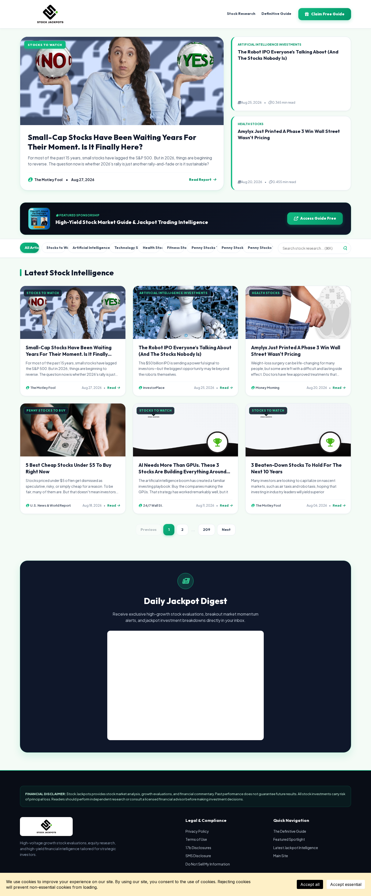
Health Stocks (151, 247)
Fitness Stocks (175, 247)
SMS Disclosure (198, 855)
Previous (148, 529)
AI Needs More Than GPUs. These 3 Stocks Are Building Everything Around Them (182, 471)
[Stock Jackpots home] (50, 14)
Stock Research (241, 13)
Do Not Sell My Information (208, 864)
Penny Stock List (231, 247)
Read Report (200, 179)
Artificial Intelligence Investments (90, 247)
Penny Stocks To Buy (203, 247)
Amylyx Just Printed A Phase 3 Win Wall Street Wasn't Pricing (295, 350)
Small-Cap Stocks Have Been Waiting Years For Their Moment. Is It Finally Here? (112, 142)
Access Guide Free (318, 218)
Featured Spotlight (289, 839)
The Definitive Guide (289, 831)
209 (206, 529)
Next (226, 529)
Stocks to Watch (55, 247)
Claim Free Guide (327, 14)
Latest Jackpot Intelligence (295, 847)
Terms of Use (196, 839)
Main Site (280, 855)
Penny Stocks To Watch (260, 247)
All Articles (32, 247)
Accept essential (345, 884)
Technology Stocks (125, 247)
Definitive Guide (276, 13)
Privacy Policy (197, 831)
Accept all (310, 884)
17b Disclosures (198, 847)
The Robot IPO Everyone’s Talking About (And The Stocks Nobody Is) (185, 350)
